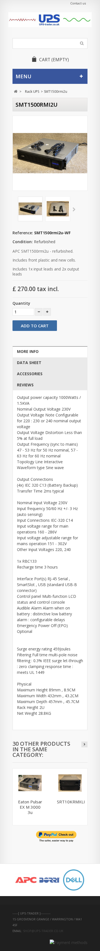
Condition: (22, 241)
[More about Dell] (73, 880)
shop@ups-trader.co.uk (43, 931)
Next (74, 210)
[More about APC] (25, 880)
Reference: (22, 232)
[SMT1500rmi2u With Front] (30, 209)
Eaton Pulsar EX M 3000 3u (30, 807)
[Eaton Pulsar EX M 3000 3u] (30, 783)
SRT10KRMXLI (71, 801)
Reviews (25, 384)
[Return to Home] (16, 91)
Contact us (78, 3)
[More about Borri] (49, 880)
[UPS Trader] (50, 19)
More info (28, 351)
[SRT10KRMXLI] (70, 783)
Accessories (29, 373)
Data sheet (29, 362)
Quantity (21, 303)
